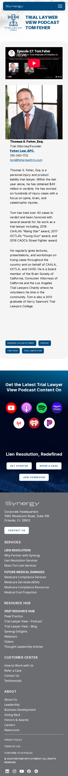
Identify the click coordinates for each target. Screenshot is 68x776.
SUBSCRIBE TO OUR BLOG (18, 752)
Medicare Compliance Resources (26, 587)
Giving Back (12, 715)
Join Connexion (34, 477)
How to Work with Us (19, 665)
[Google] (36, 771)
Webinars (10, 636)
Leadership (12, 705)
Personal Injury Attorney (20, 343)
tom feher (12, 351)
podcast (44, 343)
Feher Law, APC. (22, 151)
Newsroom (12, 730)
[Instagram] (14, 771)
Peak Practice (13, 616)
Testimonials (13, 681)
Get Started (19, 466)
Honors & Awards (16, 720)
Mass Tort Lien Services (20, 565)
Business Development (20, 710)
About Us (10, 700)
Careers (9, 725)
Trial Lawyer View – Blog (20, 626)
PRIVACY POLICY (13, 739)
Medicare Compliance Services (25, 577)
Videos (9, 642)
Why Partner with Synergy (22, 555)
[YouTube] (22, 771)
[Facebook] (29, 771)
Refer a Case (49, 466)
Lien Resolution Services (20, 560)
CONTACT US (16, 530)
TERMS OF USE (12, 746)
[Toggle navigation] (60, 6)
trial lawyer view (33, 351)
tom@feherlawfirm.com (26, 160)
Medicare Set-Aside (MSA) (21, 582)
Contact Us (11, 676)
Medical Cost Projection (20, 592)
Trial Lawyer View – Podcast (23, 621)
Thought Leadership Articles (23, 647)
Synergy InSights (15, 631)
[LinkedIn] (7, 771)
